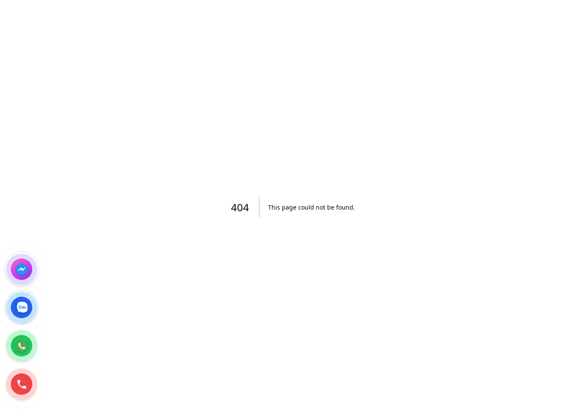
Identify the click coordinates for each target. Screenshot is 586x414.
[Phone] (21, 384)
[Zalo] (21, 307)
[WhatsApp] (21, 346)
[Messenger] (21, 269)
